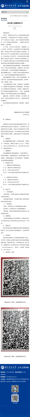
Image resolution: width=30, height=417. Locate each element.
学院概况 (15, 15)
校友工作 (20, 15)
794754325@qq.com (7, 247)
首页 (11, 15)
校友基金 (25, 15)
